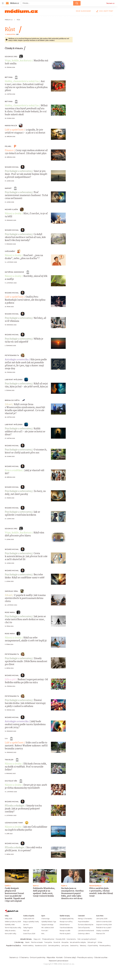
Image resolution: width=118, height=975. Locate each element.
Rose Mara (10, 612)
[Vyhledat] (77, 3)
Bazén (27, 942)
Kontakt (59, 957)
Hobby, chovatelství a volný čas (22, 81)
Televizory (83, 945)
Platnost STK (100, 933)
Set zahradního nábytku (78, 942)
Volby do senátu (10, 930)
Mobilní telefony (28, 945)
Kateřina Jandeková (14, 272)
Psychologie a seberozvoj (18, 171)
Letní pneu (65, 945)
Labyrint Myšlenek (13, 379)
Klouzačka (65, 942)
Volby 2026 (8, 918)
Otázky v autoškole (102, 930)
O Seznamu (24, 957)
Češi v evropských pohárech (86, 939)
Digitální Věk (11, 781)
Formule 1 (44, 930)
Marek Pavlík (11, 125)
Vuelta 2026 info (28, 918)
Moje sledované (83, 11)
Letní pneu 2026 (101, 918)
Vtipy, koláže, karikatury (18, 61)
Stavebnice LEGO (41, 945)
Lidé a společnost (14, 130)
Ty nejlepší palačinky (67, 918)
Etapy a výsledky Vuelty (31, 921)
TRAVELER (9, 760)
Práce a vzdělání (13, 470)
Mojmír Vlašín (11, 209)
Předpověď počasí (48, 939)
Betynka (9, 77)
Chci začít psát (106, 11)
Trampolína (48, 942)
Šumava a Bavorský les (85, 924)
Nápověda (51, 957)
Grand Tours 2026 (29, 933)
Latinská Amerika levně (86, 930)
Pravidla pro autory (85, 957)
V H (6, 738)
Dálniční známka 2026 (103, 921)
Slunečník (56, 942)
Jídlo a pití (10, 679)
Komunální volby (10, 933)
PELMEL (8, 146)
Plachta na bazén (37, 942)
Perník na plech (65, 933)
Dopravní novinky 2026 (104, 924)
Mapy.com (37, 939)
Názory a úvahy (13, 214)
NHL (42, 933)
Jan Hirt (26, 924)
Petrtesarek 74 (12, 355)
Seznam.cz (110, 3)
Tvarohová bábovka (66, 927)
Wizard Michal (12, 167)
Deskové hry (74, 945)
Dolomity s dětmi (84, 933)
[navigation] (3, 3)
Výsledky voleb (10, 924)
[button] (58, 65)
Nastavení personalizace (58, 961)
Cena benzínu (71, 939)
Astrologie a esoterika (16, 360)
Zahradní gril (91, 942)
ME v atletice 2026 (47, 927)
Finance (9, 150)
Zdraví (8, 404)
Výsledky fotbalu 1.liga (48, 921)
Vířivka (100, 942)
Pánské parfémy (105, 945)
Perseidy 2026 (60, 939)
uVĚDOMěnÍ (10, 251)
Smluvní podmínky (37, 957)
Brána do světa (12, 400)
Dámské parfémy (54, 945)
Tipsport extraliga (47, 924)
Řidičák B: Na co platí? (103, 927)
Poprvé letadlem (83, 921)
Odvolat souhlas (100, 957)
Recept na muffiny (66, 921)
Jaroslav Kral (11, 591)
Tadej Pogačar (28, 927)
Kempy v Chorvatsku (85, 918)
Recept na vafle (65, 930)
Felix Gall (26, 930)
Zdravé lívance (64, 924)
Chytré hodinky (93, 945)
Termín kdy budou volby (13, 927)
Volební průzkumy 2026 (13, 921)
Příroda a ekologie (14, 806)
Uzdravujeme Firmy (14, 823)
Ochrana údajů (70, 957)
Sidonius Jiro (11, 56)
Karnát (8, 188)
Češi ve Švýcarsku (84, 927)
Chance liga (45, 918)
